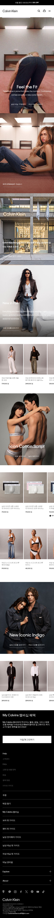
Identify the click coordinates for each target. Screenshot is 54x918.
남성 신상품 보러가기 (17, 645)
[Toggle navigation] (49, 12)
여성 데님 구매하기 (35, 104)
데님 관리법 (8, 862)
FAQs (5, 764)
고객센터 (6, 759)
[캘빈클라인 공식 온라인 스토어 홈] (10, 12)
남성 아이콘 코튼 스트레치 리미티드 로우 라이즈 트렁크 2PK (10, 508)
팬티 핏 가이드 (9, 828)
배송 (4, 775)
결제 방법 (6, 780)
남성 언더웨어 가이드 (12, 837)
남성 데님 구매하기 (18, 104)
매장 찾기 (7, 803)
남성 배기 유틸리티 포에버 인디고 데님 (33, 696)
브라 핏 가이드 (9, 820)
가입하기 (27, 5)
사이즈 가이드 (8, 785)
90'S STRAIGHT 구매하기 (12, 184)
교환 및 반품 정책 (9, 769)
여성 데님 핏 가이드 (11, 853)
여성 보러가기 (20, 456)
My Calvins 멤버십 (11, 812)
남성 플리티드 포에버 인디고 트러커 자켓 (10, 696)
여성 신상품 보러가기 (11, 328)
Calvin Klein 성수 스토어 (12, 256)
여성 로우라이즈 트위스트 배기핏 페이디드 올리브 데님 (34, 380)
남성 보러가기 (33, 456)
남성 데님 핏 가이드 (11, 845)
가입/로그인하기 (27, 739)
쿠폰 (5, 795)
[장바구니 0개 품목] (44, 13)
